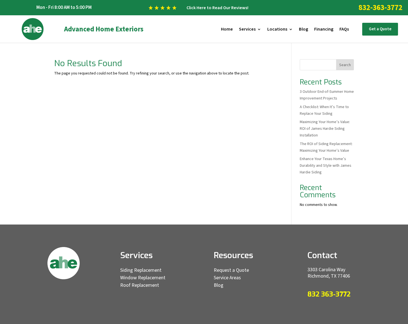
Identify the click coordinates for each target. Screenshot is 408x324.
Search (345, 65)
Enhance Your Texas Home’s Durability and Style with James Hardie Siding (325, 165)
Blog (303, 29)
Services (247, 29)
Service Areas (227, 277)
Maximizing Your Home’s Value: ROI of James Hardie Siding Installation (325, 128)
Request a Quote (231, 270)
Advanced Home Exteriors (103, 29)
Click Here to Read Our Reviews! (217, 8)
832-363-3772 (380, 7)
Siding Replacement (141, 270)
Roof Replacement (139, 285)
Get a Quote (380, 29)
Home (227, 29)
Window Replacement (142, 277)
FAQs (344, 29)
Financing (323, 29)
